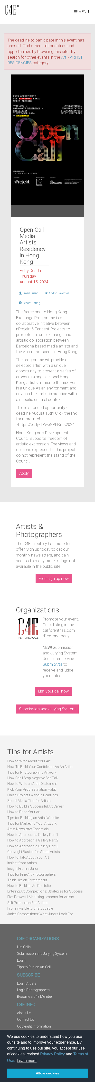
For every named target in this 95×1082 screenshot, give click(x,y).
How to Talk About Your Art (28, 857)
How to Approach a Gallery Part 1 (32, 835)
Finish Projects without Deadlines (32, 795)
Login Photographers (33, 990)
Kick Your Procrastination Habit (31, 789)
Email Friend (30, 293)
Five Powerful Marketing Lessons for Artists (40, 897)
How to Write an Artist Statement (32, 784)
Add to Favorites (58, 293)
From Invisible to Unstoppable (30, 908)
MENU (83, 12)
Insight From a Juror (22, 869)
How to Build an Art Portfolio (29, 886)
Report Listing (31, 303)
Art (63, 57)
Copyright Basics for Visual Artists (33, 852)
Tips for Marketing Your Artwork (32, 823)
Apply (24, 473)
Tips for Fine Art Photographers (31, 874)
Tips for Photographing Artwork (31, 772)
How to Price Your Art (23, 812)
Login (21, 960)
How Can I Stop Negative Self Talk (32, 778)
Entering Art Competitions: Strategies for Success (45, 891)
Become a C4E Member (35, 996)
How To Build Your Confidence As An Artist (40, 767)
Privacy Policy (52, 1054)
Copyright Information (34, 1026)
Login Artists (26, 983)
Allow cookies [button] (47, 1073)
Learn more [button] (27, 1061)
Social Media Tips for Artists (29, 801)
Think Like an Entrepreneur (27, 880)
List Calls (24, 947)
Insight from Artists (22, 863)
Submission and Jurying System (47, 709)
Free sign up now (54, 578)
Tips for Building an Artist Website (33, 818)
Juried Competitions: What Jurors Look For (40, 914)
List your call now (53, 691)
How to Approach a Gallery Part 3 (32, 846)
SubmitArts (52, 664)
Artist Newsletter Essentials (28, 829)
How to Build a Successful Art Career (35, 806)
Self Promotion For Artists (27, 903)
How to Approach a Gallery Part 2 (32, 840)
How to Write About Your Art (28, 761)
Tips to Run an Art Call (34, 967)
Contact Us (25, 1019)
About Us (24, 1013)
